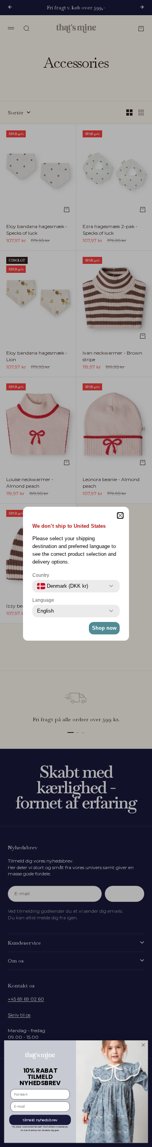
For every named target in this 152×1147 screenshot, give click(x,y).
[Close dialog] (143, 1045)
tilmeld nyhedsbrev (40, 1119)
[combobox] (62, 586)
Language (43, 600)
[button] (120, 515)
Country (40, 575)
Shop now (104, 628)
